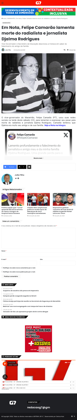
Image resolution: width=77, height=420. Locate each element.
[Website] (16, 178)
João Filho (8, 50)
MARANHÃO (11, 18)
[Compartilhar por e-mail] (29, 167)
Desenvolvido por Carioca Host (54, 416)
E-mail (4, 259)
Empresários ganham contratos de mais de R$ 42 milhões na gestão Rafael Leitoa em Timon (63, 210)
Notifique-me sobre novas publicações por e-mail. (19, 272)
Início (4, 18)
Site (41, 259)
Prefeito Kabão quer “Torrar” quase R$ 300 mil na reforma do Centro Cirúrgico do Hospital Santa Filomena (12, 210)
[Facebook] (18, 178)
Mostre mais (38, 158)
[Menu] (3, 3)
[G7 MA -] (38, 2)
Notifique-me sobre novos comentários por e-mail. (19, 268)
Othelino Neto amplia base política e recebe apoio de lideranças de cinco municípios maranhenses (37, 210)
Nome (4, 251)
